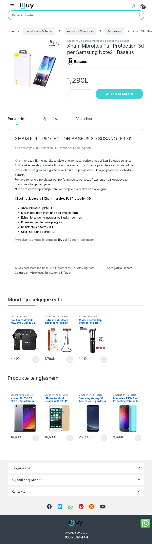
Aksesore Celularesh (80, 31)
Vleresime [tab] (84, 119)
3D (36, 160)
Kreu (11, 31)
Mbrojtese (114, 31)
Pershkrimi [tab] (17, 119)
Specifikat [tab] (51, 119)
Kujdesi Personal (88, 316)
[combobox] (70, 15)
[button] (57, 43)
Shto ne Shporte (122, 93)
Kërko (138, 15)
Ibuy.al (62, 239)
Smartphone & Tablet (39, 31)
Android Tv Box (19, 316)
